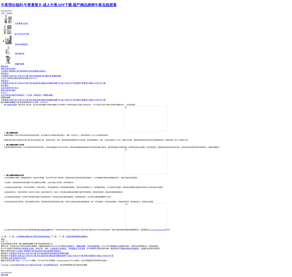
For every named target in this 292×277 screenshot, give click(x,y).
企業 (3, 88)
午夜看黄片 (69, 246)
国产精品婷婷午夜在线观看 (27, 71)
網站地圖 (4, 275)
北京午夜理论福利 (17, 265)
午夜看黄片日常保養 (76, 248)
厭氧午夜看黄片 (82, 83)
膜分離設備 (46, 76)
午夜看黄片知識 (7, 83)
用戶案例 (4, 85)
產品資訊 (4, 81)
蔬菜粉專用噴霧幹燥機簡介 (77, 236)
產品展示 (4, 73)
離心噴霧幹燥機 (43, 230)
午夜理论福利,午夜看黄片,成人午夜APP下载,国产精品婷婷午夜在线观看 (59, 5)
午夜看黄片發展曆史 (58, 248)
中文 (3, 13)
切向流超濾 (33, 83)
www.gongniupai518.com (157, 230)
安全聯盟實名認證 (51, 265)
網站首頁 (4, 66)
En (6, 93)
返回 (3, 239)
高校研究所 (9, 88)
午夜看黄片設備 (7, 76)
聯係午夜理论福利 (8, 90)
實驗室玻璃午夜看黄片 (130, 248)
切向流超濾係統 (35, 76)
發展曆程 (12, 71)
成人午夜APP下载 (21, 76)
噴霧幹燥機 (56, 76)
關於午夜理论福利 (8, 69)
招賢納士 (42, 71)
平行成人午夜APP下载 (67, 83)
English (9, 13)
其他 (16, 88)
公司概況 (4, 71)
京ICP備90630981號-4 (34, 265)
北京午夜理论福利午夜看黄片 (13, 95)
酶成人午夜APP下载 (97, 83)
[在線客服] (3, 269)
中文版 (29, 95)
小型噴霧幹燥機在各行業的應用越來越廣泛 (33, 236)
